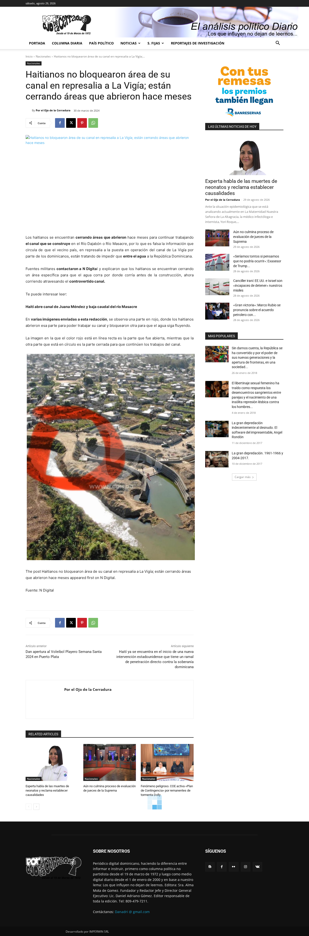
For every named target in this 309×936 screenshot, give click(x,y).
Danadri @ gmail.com (132, 911)
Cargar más (243, 477)
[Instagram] (245, 867)
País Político (101, 43)
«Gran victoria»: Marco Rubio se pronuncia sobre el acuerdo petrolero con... (257, 310)
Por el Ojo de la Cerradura (53, 110)
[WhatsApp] (93, 123)
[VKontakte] (257, 867)
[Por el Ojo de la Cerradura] (29, 110)
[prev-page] (29, 807)
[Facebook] (60, 123)
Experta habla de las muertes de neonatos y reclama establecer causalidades (47, 790)
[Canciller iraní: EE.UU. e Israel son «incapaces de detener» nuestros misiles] (217, 286)
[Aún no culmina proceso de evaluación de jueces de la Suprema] (109, 762)
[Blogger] (210, 867)
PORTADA (37, 43)
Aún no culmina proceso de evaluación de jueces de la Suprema (253, 236)
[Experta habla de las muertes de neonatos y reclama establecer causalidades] (52, 762)
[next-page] (36, 807)
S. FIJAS (153, 43)
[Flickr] (233, 867)
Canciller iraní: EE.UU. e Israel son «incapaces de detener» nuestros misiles (257, 285)
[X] (71, 123)
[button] (277, 43)
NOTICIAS (128, 43)
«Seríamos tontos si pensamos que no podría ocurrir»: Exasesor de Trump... (257, 261)
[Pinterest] (82, 123)
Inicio (29, 56)
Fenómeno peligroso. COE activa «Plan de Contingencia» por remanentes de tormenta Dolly (167, 790)
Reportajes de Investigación (197, 43)
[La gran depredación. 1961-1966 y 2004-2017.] (217, 459)
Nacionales (43, 56)
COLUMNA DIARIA (67, 43)
